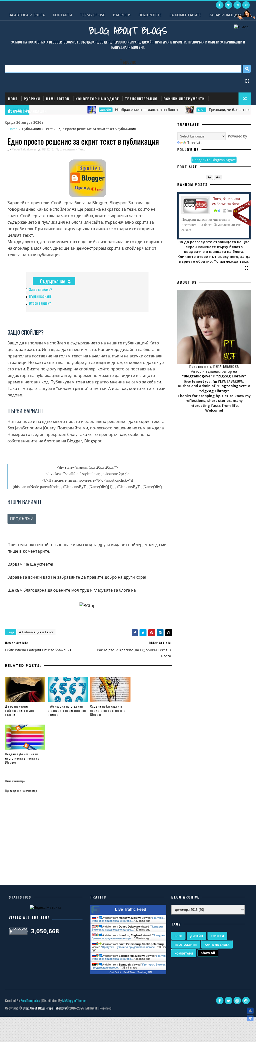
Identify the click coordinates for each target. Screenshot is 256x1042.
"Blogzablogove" (197, 376)
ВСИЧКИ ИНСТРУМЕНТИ (184, 98)
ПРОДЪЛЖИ (22, 518)
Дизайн (189, 201)
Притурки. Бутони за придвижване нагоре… (128, 919)
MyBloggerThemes (74, 1000)
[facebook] (220, 5)
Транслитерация (141, 98)
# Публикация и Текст (36, 632)
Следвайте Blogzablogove (214, 159)
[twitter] (228, 5)
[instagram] (237, 5)
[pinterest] (246, 5)
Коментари (183, 953)
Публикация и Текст (37, 129)
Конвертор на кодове (97, 98)
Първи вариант (40, 296)
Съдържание (52, 281)
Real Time (129, 972)
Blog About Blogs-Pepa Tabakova (44, 1008)
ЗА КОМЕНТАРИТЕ (185, 14)
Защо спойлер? (40, 289)
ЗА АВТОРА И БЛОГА (27, 14)
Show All (208, 953)
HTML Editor (58, 98)
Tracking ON (145, 972)
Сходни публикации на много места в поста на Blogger (22, 758)
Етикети (217, 936)
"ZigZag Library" (231, 376)
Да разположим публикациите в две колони (20, 710)
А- (209, 177)
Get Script (115, 972)
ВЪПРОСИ (121, 14)
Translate (194, 142)
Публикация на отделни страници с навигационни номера (67, 710)
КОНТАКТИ (62, 14)
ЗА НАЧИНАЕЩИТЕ (225, 14)
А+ (218, 177)
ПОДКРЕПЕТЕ (150, 14)
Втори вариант (40, 303)
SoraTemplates (30, 1000)
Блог (178, 936)
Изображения (185, 945)
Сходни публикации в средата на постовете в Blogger (108, 710)
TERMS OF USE (92, 14)
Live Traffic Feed (130, 909)
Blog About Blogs (128, 30)
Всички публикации (27, 111)
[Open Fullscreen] (247, 80)
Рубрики (32, 98)
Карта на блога (217, 945)
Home (13, 98)
